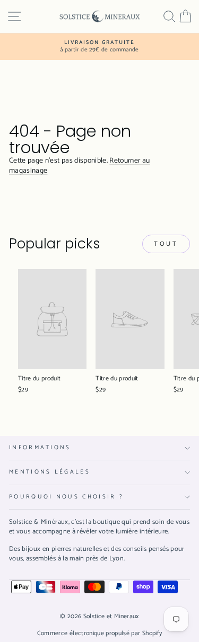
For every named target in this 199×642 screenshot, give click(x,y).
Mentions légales (49, 472)
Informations (40, 447)
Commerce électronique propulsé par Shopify (99, 633)
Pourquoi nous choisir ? (66, 497)
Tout (166, 244)
